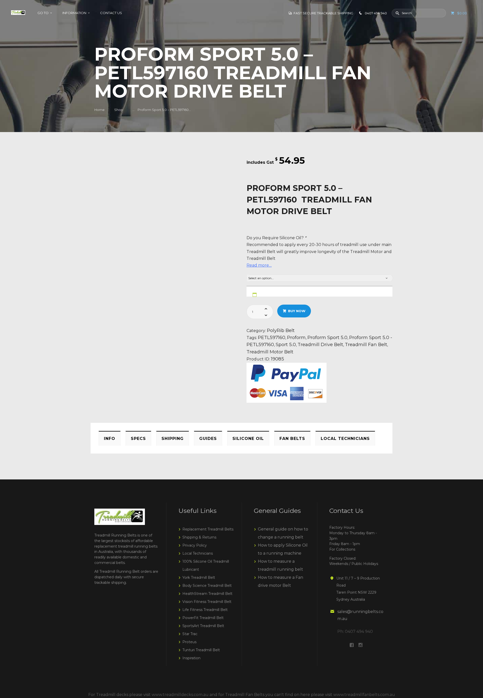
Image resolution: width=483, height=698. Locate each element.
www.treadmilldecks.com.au (180, 694)
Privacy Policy (194, 545)
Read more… (259, 265)
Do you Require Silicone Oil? (276, 237)
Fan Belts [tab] (292, 438)
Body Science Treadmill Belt (207, 585)
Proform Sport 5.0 (327, 337)
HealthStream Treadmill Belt (207, 593)
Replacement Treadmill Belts (207, 529)
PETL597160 (271, 337)
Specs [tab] (138, 438)
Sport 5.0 (286, 344)
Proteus (189, 642)
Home (99, 110)
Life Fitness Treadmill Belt (205, 609)
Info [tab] (109, 438)
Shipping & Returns (199, 537)
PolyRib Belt (281, 330)
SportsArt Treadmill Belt (203, 626)
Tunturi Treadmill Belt (201, 650)
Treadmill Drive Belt (320, 344)
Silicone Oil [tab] (248, 438)
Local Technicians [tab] (345, 438)
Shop (118, 110)
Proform (296, 337)
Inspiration (191, 658)
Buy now (296, 311)
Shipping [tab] (173, 438)
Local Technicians (197, 553)
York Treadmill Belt (198, 577)
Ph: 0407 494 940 (355, 631)
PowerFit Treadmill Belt (203, 617)
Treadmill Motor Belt (270, 352)
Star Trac (189, 634)
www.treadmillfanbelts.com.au (364, 694)
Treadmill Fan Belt (366, 344)
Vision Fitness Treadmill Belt (206, 601)
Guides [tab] (208, 438)
